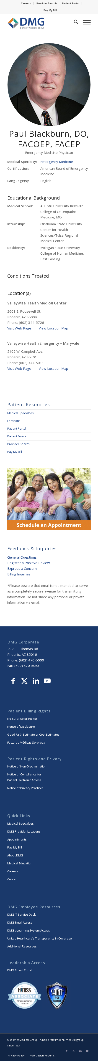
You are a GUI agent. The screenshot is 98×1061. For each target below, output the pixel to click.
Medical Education (19, 863)
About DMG (15, 855)
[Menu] (84, 22)
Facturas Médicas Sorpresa (26, 742)
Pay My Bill (50, 10)
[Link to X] (24, 681)
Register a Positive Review (28, 562)
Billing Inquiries (19, 574)
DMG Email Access (19, 922)
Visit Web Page (19, 328)
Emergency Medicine (56, 161)
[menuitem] (26, 3)
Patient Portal (70, 3)
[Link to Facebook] (13, 681)
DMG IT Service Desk (21, 914)
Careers (26, 3)
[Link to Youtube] (47, 681)
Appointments (17, 839)
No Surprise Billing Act (22, 719)
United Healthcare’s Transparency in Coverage (39, 938)
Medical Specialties (20, 413)
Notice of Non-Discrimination (26, 766)
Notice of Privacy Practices (25, 788)
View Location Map (53, 328)
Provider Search (46, 3)
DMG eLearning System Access (28, 930)
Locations (14, 421)
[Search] (73, 22)
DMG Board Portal (19, 970)
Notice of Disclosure (21, 726)
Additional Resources (22, 946)
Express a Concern (22, 568)
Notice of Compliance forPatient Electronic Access (24, 777)
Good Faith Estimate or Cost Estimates (33, 734)
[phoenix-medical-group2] (40, 22)
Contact (12, 879)
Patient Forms (16, 436)
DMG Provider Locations (24, 831)
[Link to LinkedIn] (35, 681)
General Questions (22, 557)
